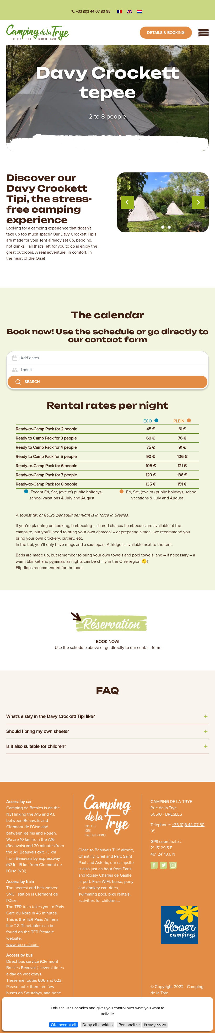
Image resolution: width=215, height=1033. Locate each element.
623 (57, 980)
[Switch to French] (120, 11)
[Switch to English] (130, 11)
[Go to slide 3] (169, 227)
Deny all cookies (97, 1024)
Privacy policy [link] (155, 1025)
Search (32, 382)
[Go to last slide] (127, 202)
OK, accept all (63, 1024)
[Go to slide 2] (162, 227)
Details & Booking (166, 32)
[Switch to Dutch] (139, 11)
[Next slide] (198, 202)
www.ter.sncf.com (22, 945)
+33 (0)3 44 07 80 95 (93, 11)
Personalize (129, 1024)
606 (41, 980)
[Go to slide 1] (156, 227)
